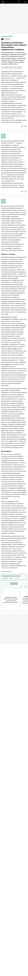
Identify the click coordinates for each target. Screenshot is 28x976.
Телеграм (6, 578)
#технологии (8, 571)
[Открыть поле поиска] (18, 1)
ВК (12, 578)
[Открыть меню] (25, 1)
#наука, (3, 571)
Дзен (18, 578)
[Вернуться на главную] (3, 1)
